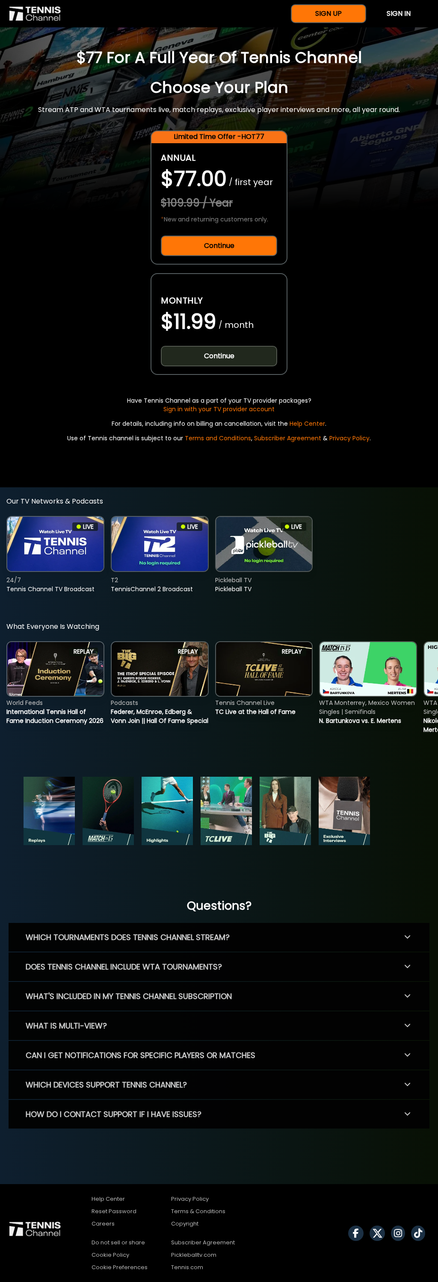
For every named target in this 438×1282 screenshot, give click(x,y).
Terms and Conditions (218, 438)
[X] (379, 1233)
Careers (103, 1224)
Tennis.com (187, 1267)
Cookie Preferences (120, 1267)
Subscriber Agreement (287, 438)
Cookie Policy (110, 1255)
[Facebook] (358, 1233)
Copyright (184, 1224)
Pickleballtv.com (193, 1255)
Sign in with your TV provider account (219, 409)
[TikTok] (420, 1233)
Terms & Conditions (198, 1211)
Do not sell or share (118, 1242)
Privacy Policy (349, 438)
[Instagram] (400, 1233)
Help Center (307, 423)
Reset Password (114, 1211)
